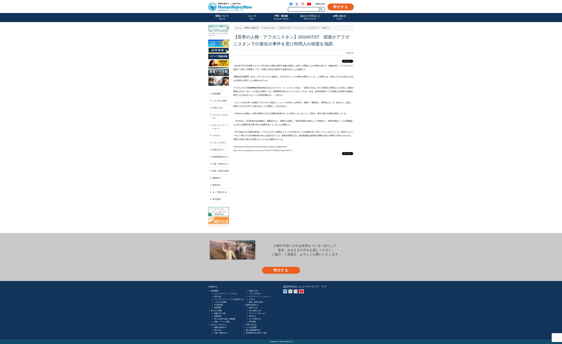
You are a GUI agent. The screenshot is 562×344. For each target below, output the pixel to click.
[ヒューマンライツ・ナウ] (230, 6)
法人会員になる (255, 311)
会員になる (217, 108)
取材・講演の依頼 (220, 171)
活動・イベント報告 (222, 322)
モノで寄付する (219, 192)
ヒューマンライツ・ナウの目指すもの (229, 299)
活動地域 (217, 316)
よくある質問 (251, 327)
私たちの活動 (216, 311)
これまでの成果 (220, 302)
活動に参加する (220, 327)
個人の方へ (218, 330)
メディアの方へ (219, 142)
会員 (211, 31)
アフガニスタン (268, 28)
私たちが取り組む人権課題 (224, 319)
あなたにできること (310, 17)
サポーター (217, 31)
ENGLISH (320, 4)
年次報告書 (218, 305)
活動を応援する (252, 305)
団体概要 (216, 94)
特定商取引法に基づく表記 (256, 333)
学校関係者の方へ (220, 157)
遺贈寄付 (216, 178)
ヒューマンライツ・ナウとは (225, 294)
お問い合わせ (339, 17)
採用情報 (217, 308)
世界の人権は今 (251, 28)
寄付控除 (216, 199)
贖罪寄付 (216, 185)
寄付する (340, 7)
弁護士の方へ (218, 149)
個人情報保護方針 (253, 330)
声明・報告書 (281, 17)
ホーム (238, 28)
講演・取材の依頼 (256, 302)
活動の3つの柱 (220, 313)
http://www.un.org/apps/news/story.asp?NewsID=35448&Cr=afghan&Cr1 (262, 150)
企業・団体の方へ (220, 164)
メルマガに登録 (219, 101)
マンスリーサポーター (220, 116)
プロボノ (216, 135)
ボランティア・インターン (220, 127)
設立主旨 (217, 296)
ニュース (252, 17)
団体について (222, 17)
